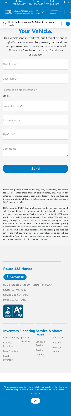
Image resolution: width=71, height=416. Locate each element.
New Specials (10, 351)
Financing (27, 331)
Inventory (11, 331)
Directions (57, 342)
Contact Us (17, 277)
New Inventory (11, 337)
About (57, 331)
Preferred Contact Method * (20, 90)
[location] (64, 2)
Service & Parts (43, 333)
